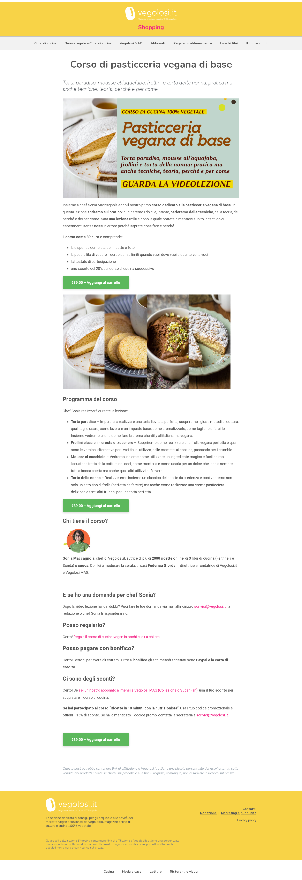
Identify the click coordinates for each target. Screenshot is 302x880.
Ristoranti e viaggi (184, 871)
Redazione (208, 813)
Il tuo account (257, 43)
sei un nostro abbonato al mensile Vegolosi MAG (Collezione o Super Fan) (138, 690)
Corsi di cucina (45, 43)
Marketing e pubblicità (238, 813)
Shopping (151, 27)
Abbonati (158, 43)
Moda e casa (132, 871)
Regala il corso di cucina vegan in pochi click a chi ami (117, 637)
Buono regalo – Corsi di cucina (88, 43)
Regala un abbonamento (192, 43)
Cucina (109, 871)
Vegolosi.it (95, 822)
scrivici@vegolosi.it (210, 606)
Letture (156, 871)
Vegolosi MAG (131, 43)
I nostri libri (229, 43)
